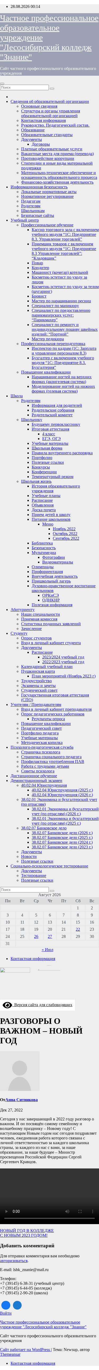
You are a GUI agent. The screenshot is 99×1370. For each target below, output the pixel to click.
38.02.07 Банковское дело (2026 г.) (62, 832)
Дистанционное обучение (34, 776)
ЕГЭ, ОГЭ (51, 438)
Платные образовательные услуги (51, 149)
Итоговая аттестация (50, 429)
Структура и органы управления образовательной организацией (50, 113)
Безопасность (44, 548)
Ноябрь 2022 (64, 529)
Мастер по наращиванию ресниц (61, 301)
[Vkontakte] (6, 1305)
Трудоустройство (36, 681)
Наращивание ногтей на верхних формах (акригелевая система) (62, 379)
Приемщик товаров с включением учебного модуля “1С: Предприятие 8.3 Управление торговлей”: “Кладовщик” (64, 251)
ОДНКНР (51, 600)
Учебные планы (46, 495)
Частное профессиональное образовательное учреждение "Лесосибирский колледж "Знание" (43, 1324)
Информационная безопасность (39, 187)
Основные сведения (39, 106)
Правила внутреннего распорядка (62, 453)
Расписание (42, 500)
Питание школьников (51, 519)
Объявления (43, 505)
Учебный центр (25, 220)
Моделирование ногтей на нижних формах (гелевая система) (63, 388)
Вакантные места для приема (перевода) (57, 153)
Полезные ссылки (48, 462)
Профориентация (47, 571)
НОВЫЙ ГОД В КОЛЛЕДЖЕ (27, 1230)
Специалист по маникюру (55, 305)
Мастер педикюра (48, 339)
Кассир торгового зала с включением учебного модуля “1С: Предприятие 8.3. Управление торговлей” (65, 234)
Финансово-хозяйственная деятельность (57, 182)
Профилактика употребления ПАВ (52, 761)
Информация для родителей (57, 405)
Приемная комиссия (39, 619)
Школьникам (33, 210)
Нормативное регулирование (47, 196)
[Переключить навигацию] (2, 83)
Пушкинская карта (38, 671)
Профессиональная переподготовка (53, 343)
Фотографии (53, 557)
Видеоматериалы (57, 562)
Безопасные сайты (37, 215)
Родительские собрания (53, 410)
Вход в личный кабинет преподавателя (56, 709)
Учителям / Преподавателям (36, 704)
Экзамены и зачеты (38, 685)
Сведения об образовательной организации (50, 101)
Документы (31, 139)
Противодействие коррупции (47, 158)
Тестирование (33, 875)
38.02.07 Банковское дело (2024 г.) (62, 842)
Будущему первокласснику (56, 424)
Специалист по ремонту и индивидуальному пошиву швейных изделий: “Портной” (65, 329)
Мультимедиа (44, 552)
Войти (6, 1313)
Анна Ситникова (21, 1099)
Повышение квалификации (46, 372)
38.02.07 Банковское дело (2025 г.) (62, 837)
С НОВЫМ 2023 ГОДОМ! (24, 1235)
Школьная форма (47, 448)
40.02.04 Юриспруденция (44, 785)
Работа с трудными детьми (45, 766)
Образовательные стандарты (47, 134)
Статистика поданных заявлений (51, 624)
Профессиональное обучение (47, 225)
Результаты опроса (48, 719)
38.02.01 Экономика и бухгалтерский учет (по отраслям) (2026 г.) (65, 811)
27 (50, 936)
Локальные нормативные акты (49, 191)
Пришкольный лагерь (51, 581)
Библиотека (42, 543)
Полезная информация (52, 605)
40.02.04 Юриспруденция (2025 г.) (62, 790)
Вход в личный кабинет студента (51, 643)
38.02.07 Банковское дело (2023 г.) (62, 847)
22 (78, 929)
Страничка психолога (40, 752)
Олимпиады (43, 567)
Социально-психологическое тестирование (49, 866)
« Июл (47, 949)
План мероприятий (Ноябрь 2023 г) (64, 676)
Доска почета (44, 510)
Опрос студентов (36, 638)
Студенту (19, 633)
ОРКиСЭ (50, 595)
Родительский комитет (52, 415)
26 (36, 936)
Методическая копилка (42, 742)
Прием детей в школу (51, 514)
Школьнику (31, 419)
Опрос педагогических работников (52, 714)
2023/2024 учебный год (63, 657)
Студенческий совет (39, 690)
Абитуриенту (23, 609)
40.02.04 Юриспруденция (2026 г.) (62, 795)
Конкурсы (41, 467)
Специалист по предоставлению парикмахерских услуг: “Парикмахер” (61, 315)
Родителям (30, 206)
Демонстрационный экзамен (36, 780)
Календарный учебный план (47, 666)
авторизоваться (13, 1260)
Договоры (41, 144)
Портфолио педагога (40, 733)
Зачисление (31, 628)
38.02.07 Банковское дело (44, 828)
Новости (29, 856)
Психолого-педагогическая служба (42, 747)
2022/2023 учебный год (63, 662)
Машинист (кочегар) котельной (60, 272)
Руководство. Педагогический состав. (55, 125)
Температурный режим (52, 476)
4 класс (48, 434)
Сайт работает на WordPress (25, 1349)
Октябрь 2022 (65, 533)
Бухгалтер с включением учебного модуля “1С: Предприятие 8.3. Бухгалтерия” (63, 363)
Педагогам (30, 201)
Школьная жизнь (36, 481)
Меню (47, 524)
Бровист (39, 296)
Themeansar (10, 1354)
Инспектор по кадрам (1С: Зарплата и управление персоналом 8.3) (64, 350)
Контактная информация (43, 120)
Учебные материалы (50, 443)
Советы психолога (37, 771)
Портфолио (42, 457)
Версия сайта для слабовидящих (42, 1005)
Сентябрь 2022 (66, 538)
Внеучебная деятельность (55, 576)
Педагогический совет (41, 728)
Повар (37, 263)
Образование (33, 130)
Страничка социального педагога (51, 757)
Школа (17, 396)
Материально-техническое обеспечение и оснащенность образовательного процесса (59, 175)
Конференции (44, 472)
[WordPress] (17, 1305)
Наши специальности (40, 614)
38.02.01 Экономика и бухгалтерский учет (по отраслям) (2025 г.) (65, 820)
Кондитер (40, 267)
